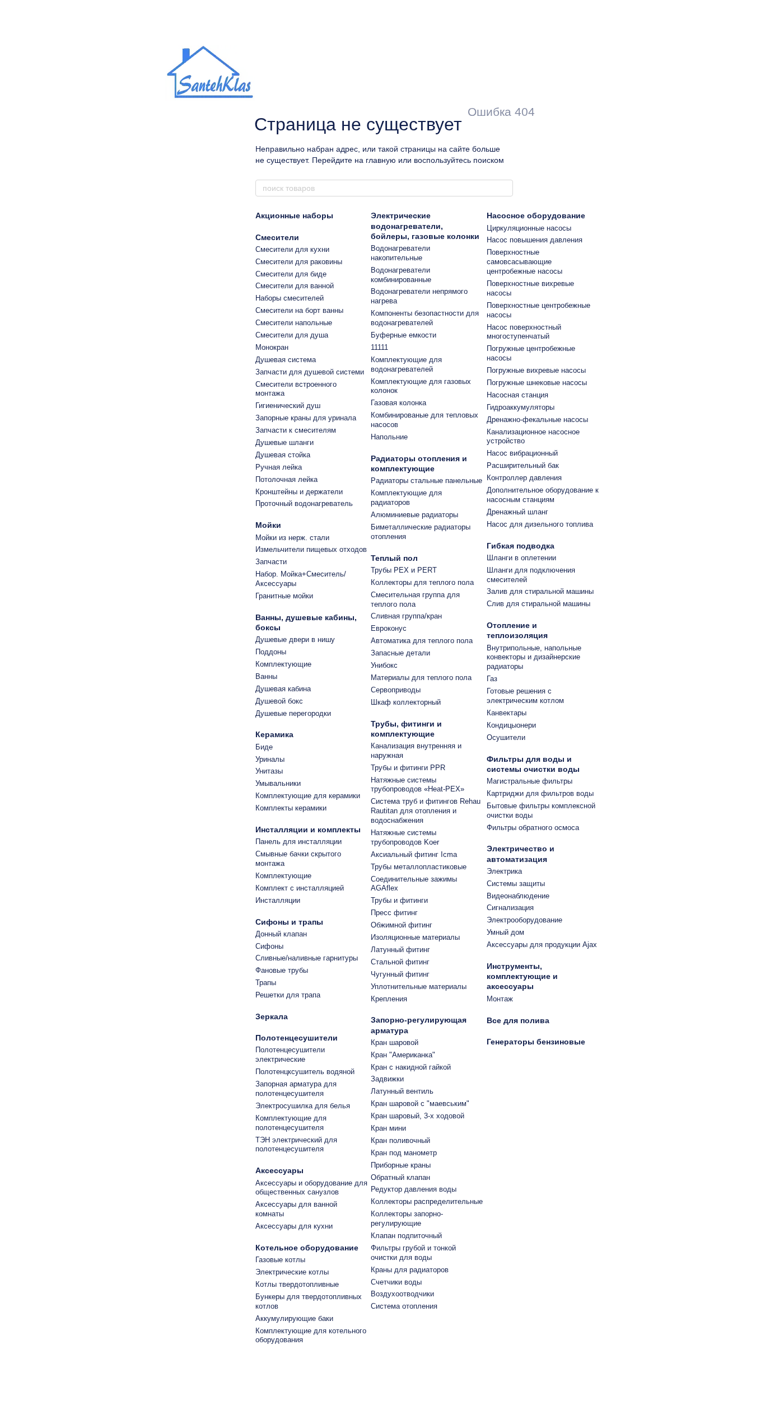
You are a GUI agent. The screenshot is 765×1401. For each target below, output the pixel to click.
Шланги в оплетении (521, 558)
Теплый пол (394, 558)
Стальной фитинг (400, 962)
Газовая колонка (398, 403)
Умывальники (278, 783)
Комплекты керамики (290, 808)
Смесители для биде (290, 274)
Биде (264, 747)
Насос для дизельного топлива (540, 524)
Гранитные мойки (284, 596)
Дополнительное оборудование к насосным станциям (543, 495)
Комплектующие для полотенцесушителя (290, 1123)
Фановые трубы (281, 970)
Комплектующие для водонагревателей (406, 364)
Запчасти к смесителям (295, 430)
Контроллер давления (524, 478)
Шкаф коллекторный (406, 702)
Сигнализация (510, 907)
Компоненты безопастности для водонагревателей (425, 318)
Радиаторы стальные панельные (426, 480)
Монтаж (500, 999)
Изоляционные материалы (415, 937)
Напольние (389, 437)
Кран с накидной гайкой (411, 1067)
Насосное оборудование (536, 215)
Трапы (265, 982)
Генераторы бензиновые (536, 1041)
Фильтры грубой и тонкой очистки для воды (413, 1253)
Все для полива (518, 1020)
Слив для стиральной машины (538, 603)
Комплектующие (283, 664)
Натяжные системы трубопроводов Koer (405, 837)
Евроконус (389, 628)
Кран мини (388, 1128)
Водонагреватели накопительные (400, 253)
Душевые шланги (284, 442)
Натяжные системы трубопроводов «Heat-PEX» (417, 785)
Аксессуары (279, 1170)
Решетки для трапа (287, 995)
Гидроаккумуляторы (520, 407)
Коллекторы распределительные (427, 1201)
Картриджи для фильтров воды (540, 793)
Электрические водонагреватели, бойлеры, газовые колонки (425, 225)
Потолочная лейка (286, 479)
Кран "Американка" (403, 1055)
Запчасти (271, 561)
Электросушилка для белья (302, 1106)
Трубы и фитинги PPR (408, 767)
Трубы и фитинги (399, 900)
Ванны (266, 676)
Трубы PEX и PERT (404, 570)
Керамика (274, 734)
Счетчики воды (396, 1282)
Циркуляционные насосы (529, 228)
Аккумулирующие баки (294, 1318)
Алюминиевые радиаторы (414, 514)
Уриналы (269, 759)
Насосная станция (517, 395)
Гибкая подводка (520, 545)
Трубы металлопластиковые (419, 867)
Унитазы (269, 771)
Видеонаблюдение (518, 896)
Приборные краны (401, 1165)
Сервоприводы (396, 690)
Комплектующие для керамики (307, 795)
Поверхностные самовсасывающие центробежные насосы (524, 261)
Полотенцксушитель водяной (304, 1071)
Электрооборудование (524, 920)
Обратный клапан (400, 1177)
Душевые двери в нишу (295, 639)
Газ (492, 678)
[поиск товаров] (504, 188)
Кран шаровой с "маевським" (420, 1103)
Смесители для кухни (292, 249)
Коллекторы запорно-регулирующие (407, 1218)
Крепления (389, 999)
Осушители (506, 737)
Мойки (268, 525)
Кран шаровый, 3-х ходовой (417, 1116)
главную (381, 160)
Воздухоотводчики (402, 1294)
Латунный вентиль (402, 1091)
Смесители (277, 237)
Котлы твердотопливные (297, 1284)
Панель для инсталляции (298, 841)
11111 (379, 347)
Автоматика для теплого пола (422, 640)
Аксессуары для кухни (294, 1226)
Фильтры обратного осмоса (533, 827)
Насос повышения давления (534, 240)
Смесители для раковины (298, 261)
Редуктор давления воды (413, 1189)
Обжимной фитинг (401, 925)
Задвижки (387, 1079)
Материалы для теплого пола (421, 677)
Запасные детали (400, 653)
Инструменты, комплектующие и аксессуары (522, 976)
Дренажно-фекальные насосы (537, 419)
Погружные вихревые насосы (536, 370)
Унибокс (384, 665)
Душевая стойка (282, 455)
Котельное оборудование (306, 1247)
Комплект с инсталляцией (299, 888)
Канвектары (506, 713)
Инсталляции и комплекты (308, 829)
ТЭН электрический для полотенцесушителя (296, 1145)
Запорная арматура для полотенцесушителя (296, 1089)
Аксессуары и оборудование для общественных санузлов (311, 1188)
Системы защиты (516, 883)
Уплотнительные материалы (419, 986)
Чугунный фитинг (400, 974)
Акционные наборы (294, 215)
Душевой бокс (279, 701)
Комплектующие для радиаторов (406, 498)
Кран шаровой (394, 1042)
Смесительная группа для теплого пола (415, 599)
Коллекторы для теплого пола (422, 582)
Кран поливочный (400, 1140)
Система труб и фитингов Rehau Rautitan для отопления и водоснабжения (426, 810)
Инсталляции (277, 900)
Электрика (504, 871)
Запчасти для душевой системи (309, 372)
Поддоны (270, 652)
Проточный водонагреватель (304, 503)
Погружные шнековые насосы (537, 382)
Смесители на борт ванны (299, 310)
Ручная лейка (278, 467)
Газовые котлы (280, 1259)
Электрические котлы (292, 1272)
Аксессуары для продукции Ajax (542, 944)
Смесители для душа (291, 335)
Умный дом (505, 932)
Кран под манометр (404, 1153)
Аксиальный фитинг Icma (414, 854)
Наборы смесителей (289, 298)
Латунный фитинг (400, 949)
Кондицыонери (511, 725)
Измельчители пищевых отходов (311, 549)
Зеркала (271, 1016)
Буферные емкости (403, 335)
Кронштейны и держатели (299, 492)
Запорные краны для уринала (305, 418)
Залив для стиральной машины (540, 591)
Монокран (271, 347)
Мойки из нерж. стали (292, 537)
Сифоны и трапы (289, 921)
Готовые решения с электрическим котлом (525, 696)
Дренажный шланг (517, 512)
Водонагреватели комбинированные (401, 275)
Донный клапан (281, 934)
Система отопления (404, 1306)
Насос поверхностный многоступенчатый (524, 332)
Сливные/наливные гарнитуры (306, 958)
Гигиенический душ (287, 405)
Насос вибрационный (522, 453)
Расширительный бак (523, 465)
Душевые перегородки (293, 713)
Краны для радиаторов (410, 1270)
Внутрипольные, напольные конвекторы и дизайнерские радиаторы (534, 657)
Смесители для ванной (294, 286)
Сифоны (269, 946)
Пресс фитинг (394, 912)
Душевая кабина (283, 689)
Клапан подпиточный (406, 1235)
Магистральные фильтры (529, 781)
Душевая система (285, 359)
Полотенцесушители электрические (290, 1054)
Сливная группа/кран (406, 616)
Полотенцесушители (296, 1037)
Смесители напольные (293, 322)
